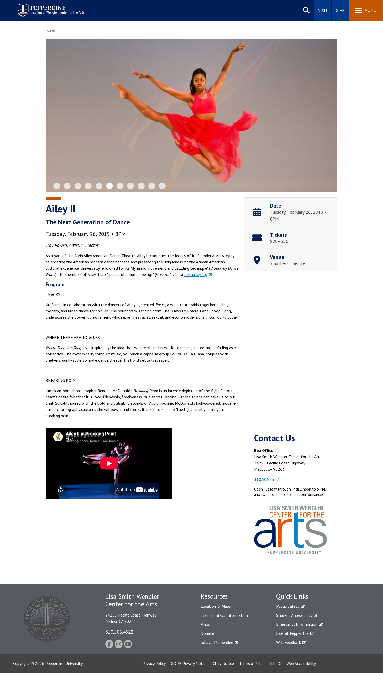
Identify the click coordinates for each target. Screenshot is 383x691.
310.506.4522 (266, 479)
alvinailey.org (195, 274)
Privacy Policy (154, 663)
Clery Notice (223, 663)
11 (162, 186)
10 (151, 186)
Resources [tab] (214, 596)
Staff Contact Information (224, 615)
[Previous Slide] (54, 115)
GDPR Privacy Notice (189, 663)
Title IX (274, 663)
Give (340, 10)
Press (205, 624)
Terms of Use (251, 663)
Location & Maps (216, 606)
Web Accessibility (301, 663)
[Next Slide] (329, 115)
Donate (207, 633)
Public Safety (287, 606)
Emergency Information (296, 624)
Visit (323, 10)
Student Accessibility (294, 615)
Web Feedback (288, 642)
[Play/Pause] (192, 116)
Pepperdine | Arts (31, 5)
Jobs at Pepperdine (217, 642)
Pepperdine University (64, 663)
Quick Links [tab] (292, 596)
